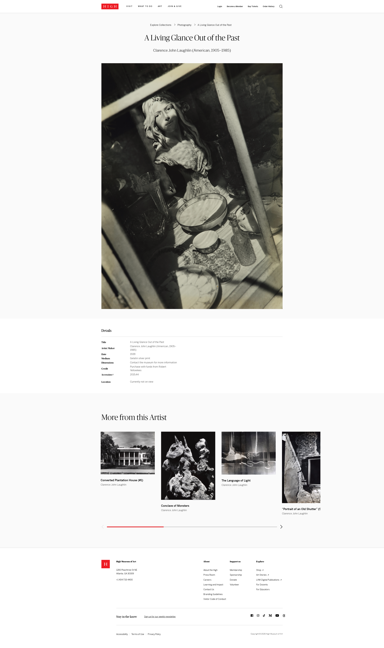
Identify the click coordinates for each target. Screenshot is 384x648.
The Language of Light (236, 480)
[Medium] (268, 616)
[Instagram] (256, 616)
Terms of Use (137, 634)
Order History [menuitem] (268, 6)
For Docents (262, 584)
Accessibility (122, 634)
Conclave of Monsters (175, 505)
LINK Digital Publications (268, 579)
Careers (207, 579)
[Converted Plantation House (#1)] (128, 453)
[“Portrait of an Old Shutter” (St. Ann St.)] (309, 467)
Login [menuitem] (219, 6)
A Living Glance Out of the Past (192, 37)
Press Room (209, 575)
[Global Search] (281, 6)
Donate (233, 579)
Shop (259, 570)
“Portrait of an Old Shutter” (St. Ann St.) (308, 509)
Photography (184, 25)
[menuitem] (129, 6)
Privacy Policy (154, 634)
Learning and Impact (213, 584)
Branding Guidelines (213, 594)
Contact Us (208, 589)
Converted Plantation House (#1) (122, 480)
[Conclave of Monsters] (188, 466)
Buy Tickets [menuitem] (253, 6)
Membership (236, 570)
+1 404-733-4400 (124, 579)
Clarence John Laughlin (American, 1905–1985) (192, 50)
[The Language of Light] (249, 453)
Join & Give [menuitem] (175, 6)
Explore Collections (160, 25)
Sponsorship (236, 575)
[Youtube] (275, 616)
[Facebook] (250, 616)
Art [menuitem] (160, 6)
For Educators (263, 589)
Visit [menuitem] (129, 6)
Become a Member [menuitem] (235, 6)
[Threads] (281, 616)
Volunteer (234, 584)
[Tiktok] (262, 616)
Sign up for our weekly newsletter (160, 616)
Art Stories (261, 575)
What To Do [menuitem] (145, 6)
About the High (210, 570)
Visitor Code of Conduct (214, 599)
